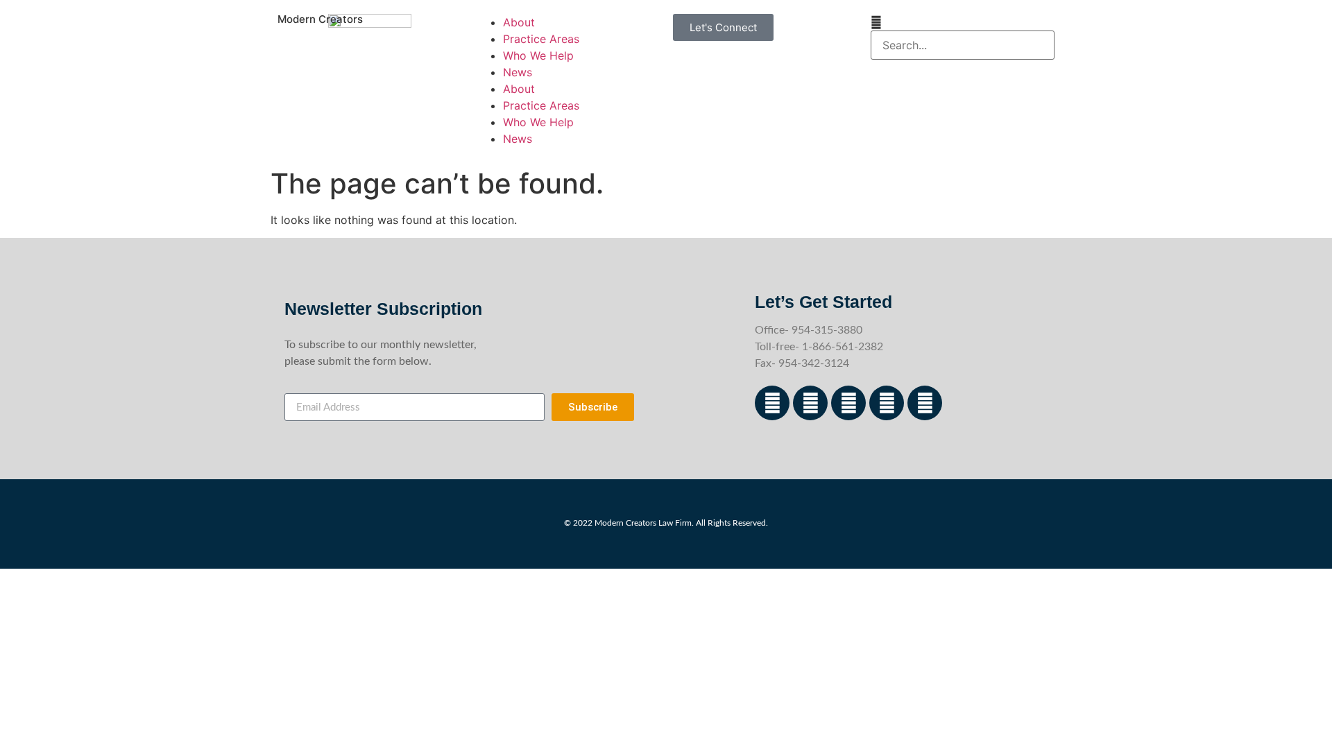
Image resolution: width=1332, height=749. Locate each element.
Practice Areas (541, 39)
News (517, 72)
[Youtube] (924, 403)
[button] (962, 22)
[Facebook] (772, 403)
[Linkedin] (848, 403)
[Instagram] (810, 403)
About (519, 22)
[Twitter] (886, 403)
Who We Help (538, 55)
